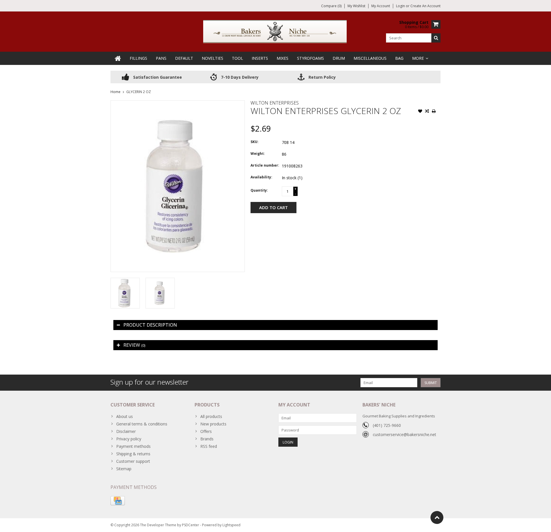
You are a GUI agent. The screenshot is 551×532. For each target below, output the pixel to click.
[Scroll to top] (436, 517)
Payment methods (133, 446)
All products (211, 416)
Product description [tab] (150, 325)
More (418, 58)
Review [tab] (134, 345)
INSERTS (260, 58)
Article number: (265, 165)
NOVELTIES (212, 58)
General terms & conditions (141, 424)
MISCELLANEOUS (370, 58)
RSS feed (208, 446)
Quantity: (259, 190)
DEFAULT (184, 58)
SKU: (255, 141)
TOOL (237, 58)
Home (115, 91)
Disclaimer (126, 431)
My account (380, 5)
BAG (399, 58)
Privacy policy (128, 439)
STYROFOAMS (310, 58)
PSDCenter (190, 525)
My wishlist (356, 5)
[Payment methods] (117, 500)
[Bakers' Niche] (275, 31)
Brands (207, 439)
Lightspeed (231, 525)
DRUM (339, 58)
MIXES (282, 58)
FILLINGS (138, 58)
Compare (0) (331, 5)
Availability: (261, 177)
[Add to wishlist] (420, 111)
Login (401, 5)
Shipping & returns (133, 453)
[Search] (436, 38)
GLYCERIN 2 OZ (138, 91)
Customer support (133, 461)
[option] (125, 293)
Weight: (258, 153)
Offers (206, 431)
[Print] (433, 111)
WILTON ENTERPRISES (275, 103)
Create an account (425, 5)
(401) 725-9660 (387, 425)
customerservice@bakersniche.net (404, 434)
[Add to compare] (427, 111)
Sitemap (123, 468)
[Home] (117, 58)
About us (124, 416)
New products (213, 424)
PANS (161, 58)
